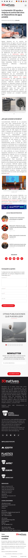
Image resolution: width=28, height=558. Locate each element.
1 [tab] (6, 345)
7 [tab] (19, 345)
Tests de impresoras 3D (8, 489)
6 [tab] (17, 345)
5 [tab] (15, 345)
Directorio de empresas (8, 488)
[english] (19, 1)
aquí (8, 173)
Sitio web (3, 298)
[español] (21, 1)
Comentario (4, 277)
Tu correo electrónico (8, 363)
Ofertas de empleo (7, 492)
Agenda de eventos (7, 491)
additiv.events (5, 407)
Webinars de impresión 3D (9, 496)
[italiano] (26, 1)
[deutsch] (16, 1)
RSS (18, 200)
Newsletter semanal (7, 203)
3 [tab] (10, 345)
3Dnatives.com (20, 405)
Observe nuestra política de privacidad (9, 551)
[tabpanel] (14, 332)
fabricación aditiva (18, 54)
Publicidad (4, 497)
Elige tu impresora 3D (7, 486)
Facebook (4, 200)
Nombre (3, 288)
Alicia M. (17, 20)
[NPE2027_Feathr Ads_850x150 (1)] (14, 207)
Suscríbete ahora (14, 373)
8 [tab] (21, 345)
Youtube (13, 200)
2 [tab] (8, 345)
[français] (23, 1)
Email (3, 293)
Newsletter (4, 494)
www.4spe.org (15, 430)
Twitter (9, 200)
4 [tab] (13, 345)
